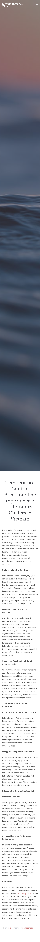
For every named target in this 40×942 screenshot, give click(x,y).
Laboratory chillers (25, 893)
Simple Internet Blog (12, 5)
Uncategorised (27, 928)
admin (9, 928)
